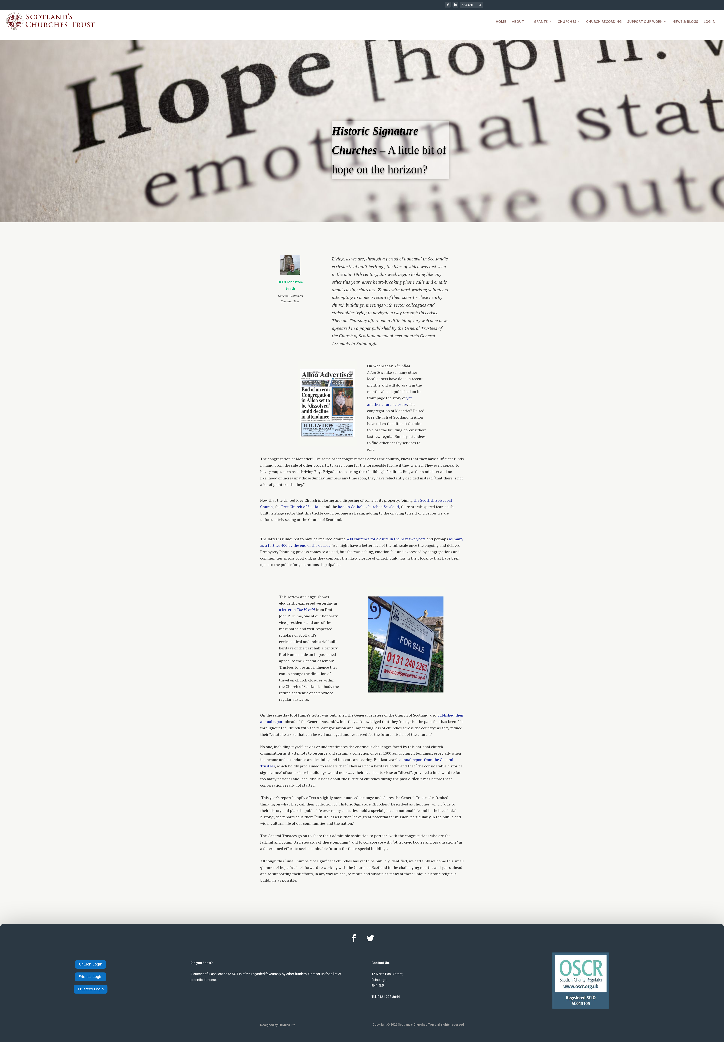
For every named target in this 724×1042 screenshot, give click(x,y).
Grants (541, 22)
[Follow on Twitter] (370, 938)
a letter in (297, 609)
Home (501, 22)
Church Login (90, 964)
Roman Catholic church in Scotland (368, 506)
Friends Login (90, 977)
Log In (710, 22)
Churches (567, 22)
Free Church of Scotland (302, 506)
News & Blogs (685, 22)
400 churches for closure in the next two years (386, 538)
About (518, 22)
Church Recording (604, 22)
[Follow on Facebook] (353, 938)
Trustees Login (90, 989)
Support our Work (644, 22)
